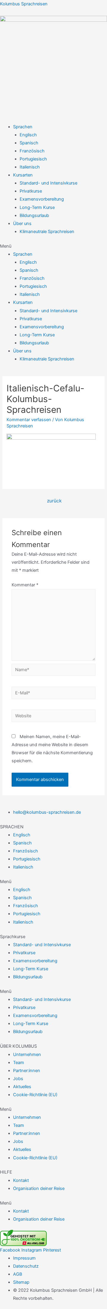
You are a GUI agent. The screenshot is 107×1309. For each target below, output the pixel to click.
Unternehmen (27, 1054)
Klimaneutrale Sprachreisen (47, 231)
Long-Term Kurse (37, 207)
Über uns (22, 223)
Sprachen (22, 126)
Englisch (28, 135)
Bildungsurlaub (34, 215)
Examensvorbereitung (42, 199)
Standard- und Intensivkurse (48, 183)
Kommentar (25, 585)
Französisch (32, 151)
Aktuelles (22, 1086)
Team (18, 1062)
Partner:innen (26, 1070)
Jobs (18, 1078)
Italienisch (30, 167)
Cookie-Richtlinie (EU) (35, 1094)
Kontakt (21, 1180)
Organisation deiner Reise (38, 1188)
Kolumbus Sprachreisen (24, 4)
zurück (54, 501)
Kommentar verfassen (29, 419)
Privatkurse (31, 191)
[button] (53, 246)
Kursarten (23, 175)
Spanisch (29, 143)
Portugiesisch (33, 159)
